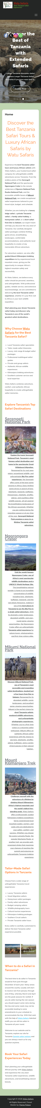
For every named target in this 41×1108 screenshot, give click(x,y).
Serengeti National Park (17, 420)
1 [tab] (14, 99)
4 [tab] (23, 99)
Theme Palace (25, 1105)
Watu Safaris (20, 3)
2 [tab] (17, 99)
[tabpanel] (20, 61)
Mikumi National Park (20, 648)
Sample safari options (22, 1036)
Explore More (20, 90)
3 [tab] (20, 99)
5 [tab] (26, 99)
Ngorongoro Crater (16, 537)
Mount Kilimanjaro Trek (20, 761)
